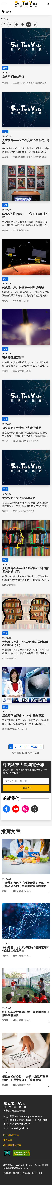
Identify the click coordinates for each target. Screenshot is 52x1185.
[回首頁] (26, 4)
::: (2, 18)
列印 (34, 24)
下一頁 (24, 747)
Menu (4, 4)
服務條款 (7, 1140)
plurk (16, 24)
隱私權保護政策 (11, 1135)
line (21, 24)
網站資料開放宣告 (12, 1145)
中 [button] (28, 24)
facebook (4, 24)
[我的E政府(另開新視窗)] (7, 1153)
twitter (10, 24)
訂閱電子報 (26, 788)
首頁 (6, 19)
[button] (48, 4)
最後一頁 (37, 747)
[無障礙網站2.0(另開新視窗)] (21, 1153)
